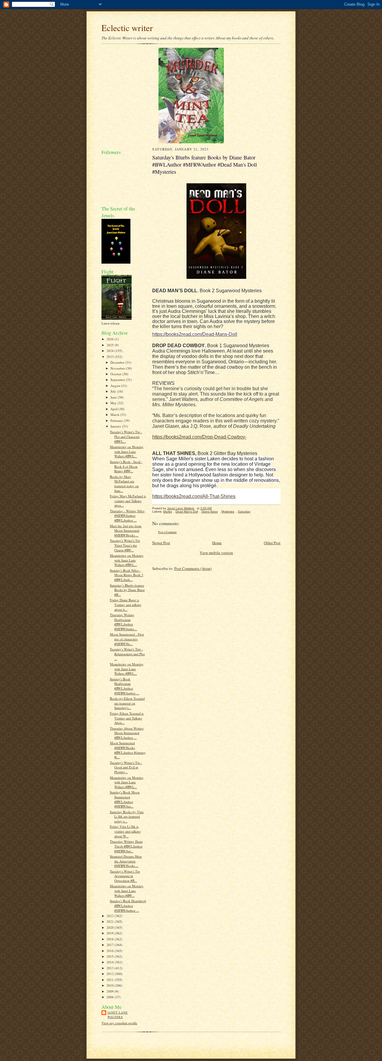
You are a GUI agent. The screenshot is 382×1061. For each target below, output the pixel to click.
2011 (111, 979)
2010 (111, 985)
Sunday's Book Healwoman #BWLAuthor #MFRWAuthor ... (124, 686)
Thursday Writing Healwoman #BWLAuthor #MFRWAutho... (123, 622)
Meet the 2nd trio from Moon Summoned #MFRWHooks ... (125, 530)
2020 (111, 927)
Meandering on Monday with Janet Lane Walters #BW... (127, 890)
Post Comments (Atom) (193, 568)
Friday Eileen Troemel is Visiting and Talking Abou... (127, 718)
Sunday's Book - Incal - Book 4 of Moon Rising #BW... (126, 466)
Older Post (272, 542)
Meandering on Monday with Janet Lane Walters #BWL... (127, 451)
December (117, 362)
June (114, 397)
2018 (111, 939)
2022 (111, 916)
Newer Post (161, 542)
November (118, 368)
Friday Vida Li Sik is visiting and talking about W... (125, 831)
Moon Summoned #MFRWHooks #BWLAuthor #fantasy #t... (128, 750)
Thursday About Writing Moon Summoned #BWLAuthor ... (127, 733)
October (116, 374)
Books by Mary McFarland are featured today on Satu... (124, 483)
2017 (111, 944)
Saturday (244, 511)
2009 (111, 991)
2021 (111, 921)
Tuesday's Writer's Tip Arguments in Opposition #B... (125, 876)
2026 (111, 339)
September (118, 379)
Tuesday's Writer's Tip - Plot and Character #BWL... (126, 436)
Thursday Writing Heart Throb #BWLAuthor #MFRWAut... (126, 846)
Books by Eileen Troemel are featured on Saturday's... (127, 703)
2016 (111, 950)
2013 (111, 968)
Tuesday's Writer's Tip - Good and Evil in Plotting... (126, 767)
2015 (111, 956)
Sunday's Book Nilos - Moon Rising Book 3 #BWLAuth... (126, 575)
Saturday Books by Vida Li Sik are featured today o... (127, 816)
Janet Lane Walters (117, 1014)
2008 (111, 997)
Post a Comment (167, 532)
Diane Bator (209, 511)
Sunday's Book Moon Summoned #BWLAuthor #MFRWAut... (125, 799)
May (114, 403)
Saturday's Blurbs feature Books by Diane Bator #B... (127, 590)
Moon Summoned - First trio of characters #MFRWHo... (127, 639)
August (115, 385)
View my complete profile (119, 1023)
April (114, 409)
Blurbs (167, 511)
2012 (111, 973)
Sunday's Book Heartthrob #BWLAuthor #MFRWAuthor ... (128, 905)
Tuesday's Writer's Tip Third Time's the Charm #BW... (125, 545)
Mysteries (227, 511)
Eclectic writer (127, 27)
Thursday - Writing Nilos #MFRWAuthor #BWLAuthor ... (127, 515)
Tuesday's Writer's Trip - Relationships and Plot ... (127, 654)
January (116, 426)
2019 (111, 933)
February (117, 420)
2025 (111, 345)
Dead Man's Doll (186, 511)
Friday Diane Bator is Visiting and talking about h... (125, 604)
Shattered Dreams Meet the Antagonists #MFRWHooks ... (126, 861)
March (115, 414)
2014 (111, 962)
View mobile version (216, 552)
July (113, 391)
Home (217, 542)
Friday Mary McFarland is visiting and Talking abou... (128, 501)
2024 (111, 350)
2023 (111, 356)
